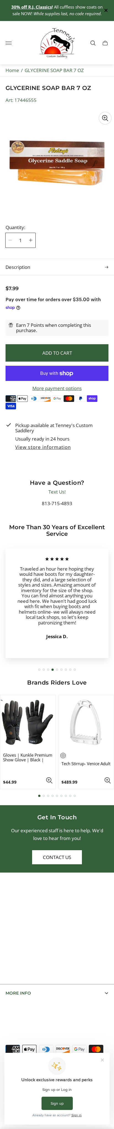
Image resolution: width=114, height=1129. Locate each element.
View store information (43, 447)
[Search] (93, 43)
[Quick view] (49, 780)
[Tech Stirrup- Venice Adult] (86, 722)
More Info (18, 993)
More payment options (57, 388)
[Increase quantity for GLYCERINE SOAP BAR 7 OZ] (30, 240)
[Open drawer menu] (8, 43)
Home (12, 70)
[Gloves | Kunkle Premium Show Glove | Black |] (27, 722)
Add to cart (57, 353)
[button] (39, 670)
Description (18, 267)
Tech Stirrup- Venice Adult (85, 763)
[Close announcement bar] (105, 10)
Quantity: (15, 227)
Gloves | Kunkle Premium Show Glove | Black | (27, 757)
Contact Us (57, 857)
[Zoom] (105, 118)
